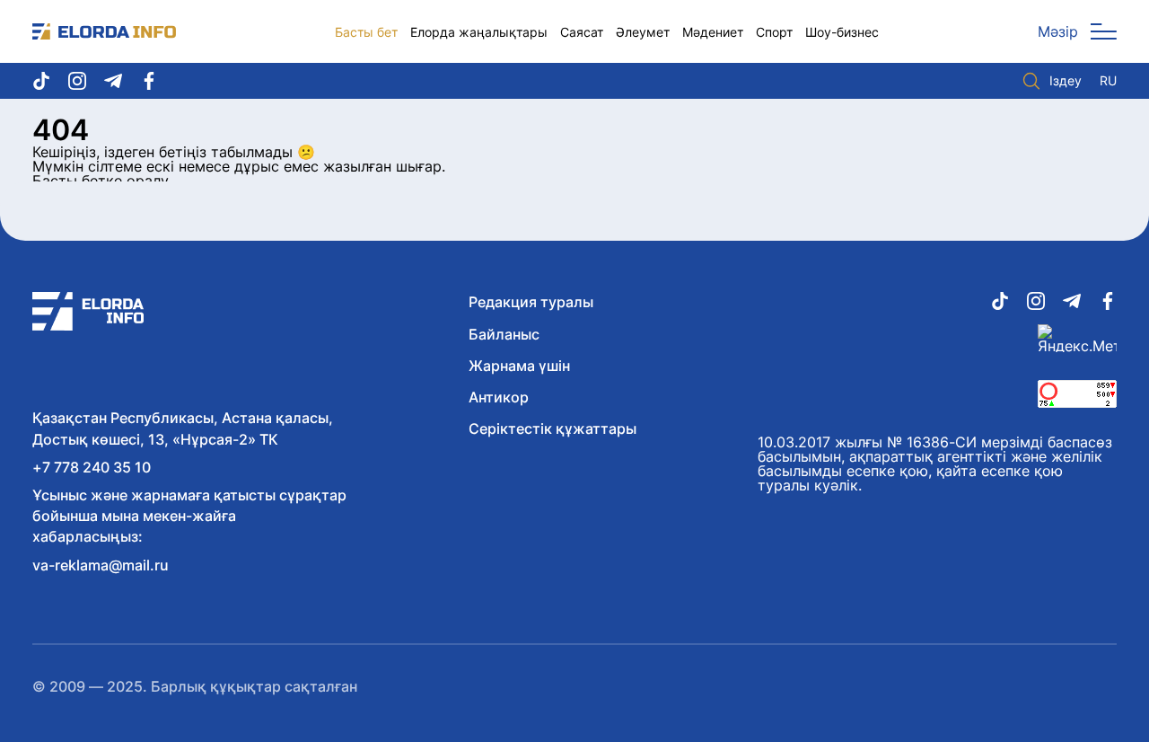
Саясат (581, 32)
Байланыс (504, 334)
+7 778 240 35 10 (91, 467)
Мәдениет (712, 32)
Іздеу (1065, 80)
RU (1108, 81)
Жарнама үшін (519, 366)
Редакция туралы (531, 302)
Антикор (499, 397)
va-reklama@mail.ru (100, 565)
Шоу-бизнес (842, 32)
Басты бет (366, 32)
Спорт (774, 32)
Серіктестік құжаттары (552, 428)
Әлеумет (643, 32)
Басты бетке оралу (100, 181)
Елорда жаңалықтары (479, 32)
